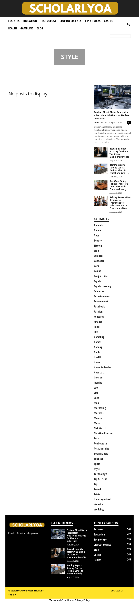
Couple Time (101, 276)
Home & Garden (102, 367)
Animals (98, 225)
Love (96, 398)
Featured (99, 316)
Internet (99, 377)
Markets (99, 413)
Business (13, 21)
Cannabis (99, 261)
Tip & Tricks (93, 21)
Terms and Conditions (61, 600)
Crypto (98, 281)
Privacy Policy (82, 600)
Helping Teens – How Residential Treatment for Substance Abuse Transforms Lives (120, 203)
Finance (98, 322)
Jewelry (98, 382)
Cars (96, 266)
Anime (97, 230)
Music (97, 423)
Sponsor (98, 459)
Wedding (99, 509)
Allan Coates (100, 122)
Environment (101, 301)
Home (10, 36)
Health (12, 28)
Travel (97, 489)
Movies (98, 418)
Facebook (99, 306)
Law (96, 388)
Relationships (101, 448)
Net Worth (100, 428)
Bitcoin (98, 245)
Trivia (97, 494)
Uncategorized (102, 499)
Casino (108, 21)
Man (96, 403)
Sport (97, 464)
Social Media (101, 453)
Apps (96, 235)
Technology (48, 21)
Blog (40, 28)
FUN (96, 332)
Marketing (100, 408)
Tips (96, 484)
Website (98, 504)
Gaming (98, 347)
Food (97, 327)
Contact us (117, 590)
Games (97, 342)
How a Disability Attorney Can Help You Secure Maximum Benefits (119, 152)
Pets (96, 438)
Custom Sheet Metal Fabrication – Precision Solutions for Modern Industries (112, 115)
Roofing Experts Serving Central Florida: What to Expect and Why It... (120, 169)
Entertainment (102, 296)
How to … (99, 372)
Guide (97, 352)
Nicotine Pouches (104, 433)
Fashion (98, 311)
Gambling (26, 28)
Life (96, 393)
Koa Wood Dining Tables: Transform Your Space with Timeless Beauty (119, 185)
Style (97, 469)
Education (30, 21)
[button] (128, 24)
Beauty (98, 240)
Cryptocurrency (70, 21)
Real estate (100, 443)
